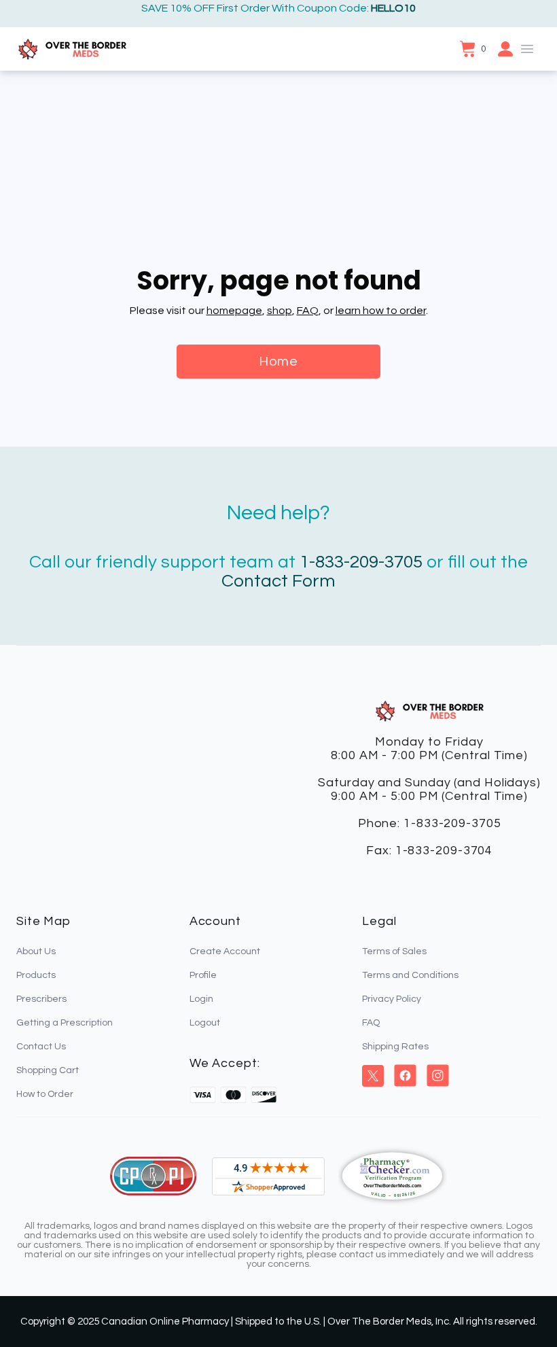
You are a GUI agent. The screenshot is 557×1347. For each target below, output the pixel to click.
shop (279, 310)
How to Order (44, 1094)
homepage (234, 310)
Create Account (225, 951)
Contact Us (41, 1046)
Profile (203, 975)
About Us (36, 951)
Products (36, 975)
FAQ (308, 310)
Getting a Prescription (64, 1023)
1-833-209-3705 (361, 562)
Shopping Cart (47, 1070)
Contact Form (278, 581)
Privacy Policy (391, 999)
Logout (205, 1023)
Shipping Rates (395, 1046)
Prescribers (41, 999)
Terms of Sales (394, 951)
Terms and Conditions (410, 975)
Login (201, 999)
